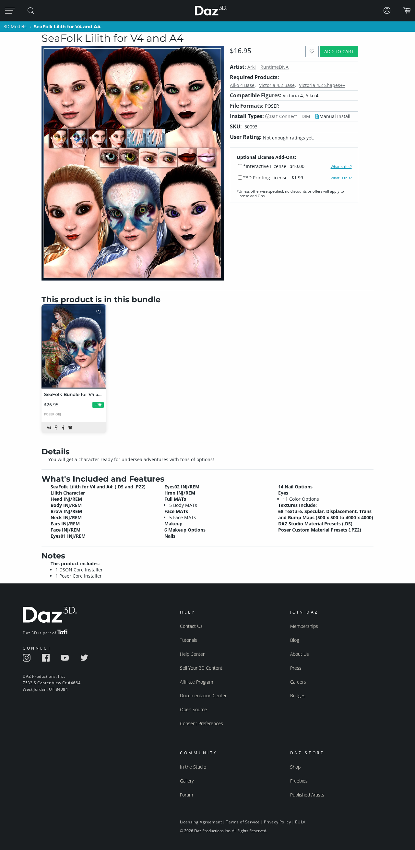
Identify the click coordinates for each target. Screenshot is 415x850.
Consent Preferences (201, 723)
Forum (186, 795)
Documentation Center (203, 695)
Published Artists (307, 795)
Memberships (304, 626)
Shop (295, 767)
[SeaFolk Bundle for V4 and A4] (74, 346)
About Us (299, 654)
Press (296, 668)
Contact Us (191, 626)
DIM (306, 116)
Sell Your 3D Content (201, 668)
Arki (251, 67)
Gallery (187, 781)
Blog (294, 640)
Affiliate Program (196, 682)
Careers (298, 682)
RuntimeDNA (274, 67)
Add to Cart (339, 51)
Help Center (192, 654)
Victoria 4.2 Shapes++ (322, 85)
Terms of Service (243, 822)
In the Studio (193, 767)
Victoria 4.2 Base (277, 85)
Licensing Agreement (201, 822)
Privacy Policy (277, 822)
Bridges (297, 695)
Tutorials (188, 640)
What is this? (341, 166)
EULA (300, 822)
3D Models (15, 26)
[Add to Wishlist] (312, 51)
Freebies (299, 781)
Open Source (193, 709)
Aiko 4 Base (242, 85)
